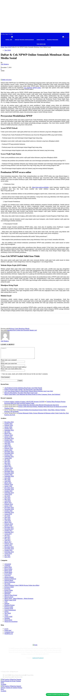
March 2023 (7, 433)
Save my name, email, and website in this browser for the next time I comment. (25, 374)
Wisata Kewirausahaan (11, 621)
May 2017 (7, 538)
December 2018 (9, 507)
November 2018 (9, 509)
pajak (5, 602)
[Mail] (18, 663)
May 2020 (7, 479)
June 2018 (7, 517)
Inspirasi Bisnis (8, 580)
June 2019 (7, 497)
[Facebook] (4, 73)
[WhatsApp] (23, 73)
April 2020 (7, 481)
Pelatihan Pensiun (9, 605)
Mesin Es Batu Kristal (10, 595)
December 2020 (9, 471)
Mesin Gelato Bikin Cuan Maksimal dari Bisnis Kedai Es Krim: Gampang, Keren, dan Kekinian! (32, 394)
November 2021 (9, 453)
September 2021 (9, 456)
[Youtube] (26, 663)
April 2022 (7, 445)
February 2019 (8, 504)
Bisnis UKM (8, 570)
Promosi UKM (8, 608)
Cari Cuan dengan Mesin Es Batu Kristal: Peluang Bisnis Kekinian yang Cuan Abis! (28, 391)
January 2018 (8, 525)
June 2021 (7, 461)
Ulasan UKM (8, 616)
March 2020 (7, 483)
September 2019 (9, 492)
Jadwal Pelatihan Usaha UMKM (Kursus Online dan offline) (21, 585)
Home (2, 47)
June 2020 (7, 478)
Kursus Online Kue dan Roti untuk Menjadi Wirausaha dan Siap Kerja (38, 405)
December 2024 (9, 422)
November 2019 (9, 489)
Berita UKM (8, 567)
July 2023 (7, 432)
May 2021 (7, 463)
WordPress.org (8, 633)
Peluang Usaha (8, 606)
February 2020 (8, 484)
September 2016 (9, 552)
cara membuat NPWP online (32, 87)
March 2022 (7, 446)
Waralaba (7, 618)
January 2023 (8, 437)
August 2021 (8, 458)
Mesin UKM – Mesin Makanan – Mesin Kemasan (18, 598)
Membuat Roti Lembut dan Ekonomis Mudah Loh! (22, 330)
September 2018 (9, 512)
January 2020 (8, 486)
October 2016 (8, 550)
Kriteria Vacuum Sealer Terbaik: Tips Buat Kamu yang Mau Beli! (23, 389)
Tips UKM (8, 47)
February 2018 (8, 524)
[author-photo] (5, 339)
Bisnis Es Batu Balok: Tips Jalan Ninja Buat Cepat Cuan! (20, 392)
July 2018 (7, 515)
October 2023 (8, 428)
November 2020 (9, 473)
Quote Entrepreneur (10, 610)
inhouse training (9, 577)
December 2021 (9, 451)
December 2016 (9, 547)
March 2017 (7, 542)
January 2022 (8, 450)
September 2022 (9, 441)
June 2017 (7, 537)
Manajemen (7, 592)
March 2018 (7, 522)
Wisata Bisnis (8, 620)
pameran (6, 603)
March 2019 (7, 502)
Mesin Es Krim (8, 597)
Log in (6, 628)
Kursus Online (8, 590)
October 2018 (8, 511)
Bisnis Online (8, 569)
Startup (6, 611)
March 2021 (7, 466)
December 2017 (9, 527)
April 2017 (7, 540)
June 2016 (7, 557)
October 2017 (8, 530)
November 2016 (9, 548)
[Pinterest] (17, 73)
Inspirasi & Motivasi (10, 579)
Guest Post (7, 575)
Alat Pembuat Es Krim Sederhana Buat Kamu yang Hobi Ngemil (23, 388)
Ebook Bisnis (8, 572)
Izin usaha (7, 583)
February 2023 (8, 435)
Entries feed (7, 630)
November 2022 (9, 438)
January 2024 (8, 427)
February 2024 (8, 425)
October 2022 (8, 440)
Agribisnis (7, 565)
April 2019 (7, 501)
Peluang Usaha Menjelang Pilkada (19, 328)
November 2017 (9, 529)
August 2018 (8, 514)
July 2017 (7, 535)
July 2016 (7, 555)
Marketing (7, 593)
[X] (10, 73)
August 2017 (8, 534)
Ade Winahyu (5, 64)
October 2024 (8, 423)
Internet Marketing (9, 582)
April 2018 (7, 520)
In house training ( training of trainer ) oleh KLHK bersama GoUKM (24, 401)
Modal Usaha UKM (10, 600)
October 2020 (8, 474)
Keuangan (7, 588)
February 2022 (8, 448)
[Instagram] (13, 663)
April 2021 (7, 464)
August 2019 (8, 494)
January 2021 (8, 469)
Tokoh (6, 615)
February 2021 (8, 468)
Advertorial (7, 564)
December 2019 (9, 488)
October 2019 (8, 491)
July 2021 (7, 460)
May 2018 (7, 519)
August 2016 (8, 553)
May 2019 (7, 499)
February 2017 (8, 543)
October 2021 (8, 455)
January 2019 (8, 506)
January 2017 (8, 545)
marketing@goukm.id (38, 658)
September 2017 (9, 532)
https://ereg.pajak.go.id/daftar (40, 187)
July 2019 (7, 496)
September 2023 (9, 430)
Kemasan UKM (9, 587)
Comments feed (8, 632)
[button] (67, 48)
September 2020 (9, 476)
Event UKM (8, 574)
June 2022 (7, 443)
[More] (30, 73)
